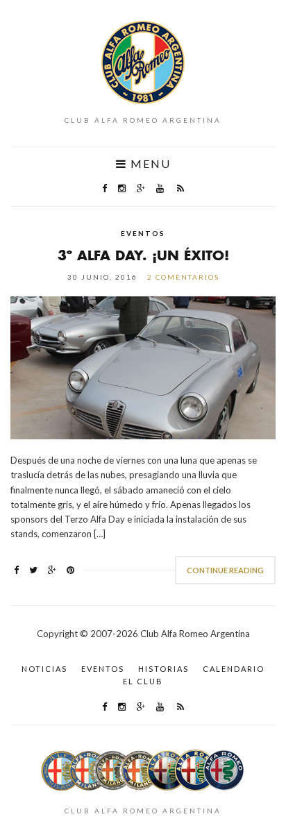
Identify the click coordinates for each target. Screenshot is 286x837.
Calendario (233, 668)
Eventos (143, 233)
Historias (163, 668)
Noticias (44, 668)
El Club (143, 681)
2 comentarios (183, 277)
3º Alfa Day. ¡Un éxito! (143, 255)
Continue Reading (225, 570)
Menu (149, 163)
